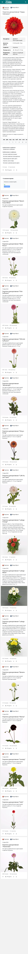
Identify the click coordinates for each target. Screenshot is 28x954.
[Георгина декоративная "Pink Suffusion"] (14, 307)
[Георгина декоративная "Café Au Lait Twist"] (14, 489)
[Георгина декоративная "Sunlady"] (14, 772)
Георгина (6, 7)
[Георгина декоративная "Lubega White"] (14, 588)
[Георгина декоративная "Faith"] (14, 815)
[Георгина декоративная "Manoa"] (14, 730)
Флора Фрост (15, 7)
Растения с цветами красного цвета (11, 163)
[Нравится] (4, 170)
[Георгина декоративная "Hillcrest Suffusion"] (14, 353)
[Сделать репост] (14, 170)
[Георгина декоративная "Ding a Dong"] (14, 445)
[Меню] (2, 2)
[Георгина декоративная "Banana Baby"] (14, 686)
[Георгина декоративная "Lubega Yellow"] (14, 639)
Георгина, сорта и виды (8, 160)
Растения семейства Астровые (10, 154)
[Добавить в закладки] (17, 170)
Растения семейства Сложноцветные (11, 156)
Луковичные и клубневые (9, 149)
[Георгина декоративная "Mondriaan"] (14, 399)
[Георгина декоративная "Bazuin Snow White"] (14, 214)
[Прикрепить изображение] (4, 185)
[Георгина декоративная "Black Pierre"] (14, 259)
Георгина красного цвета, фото (10, 158)
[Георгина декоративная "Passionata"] (14, 858)
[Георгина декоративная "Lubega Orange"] (14, 537)
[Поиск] (25, 2)
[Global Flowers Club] (9, 2)
